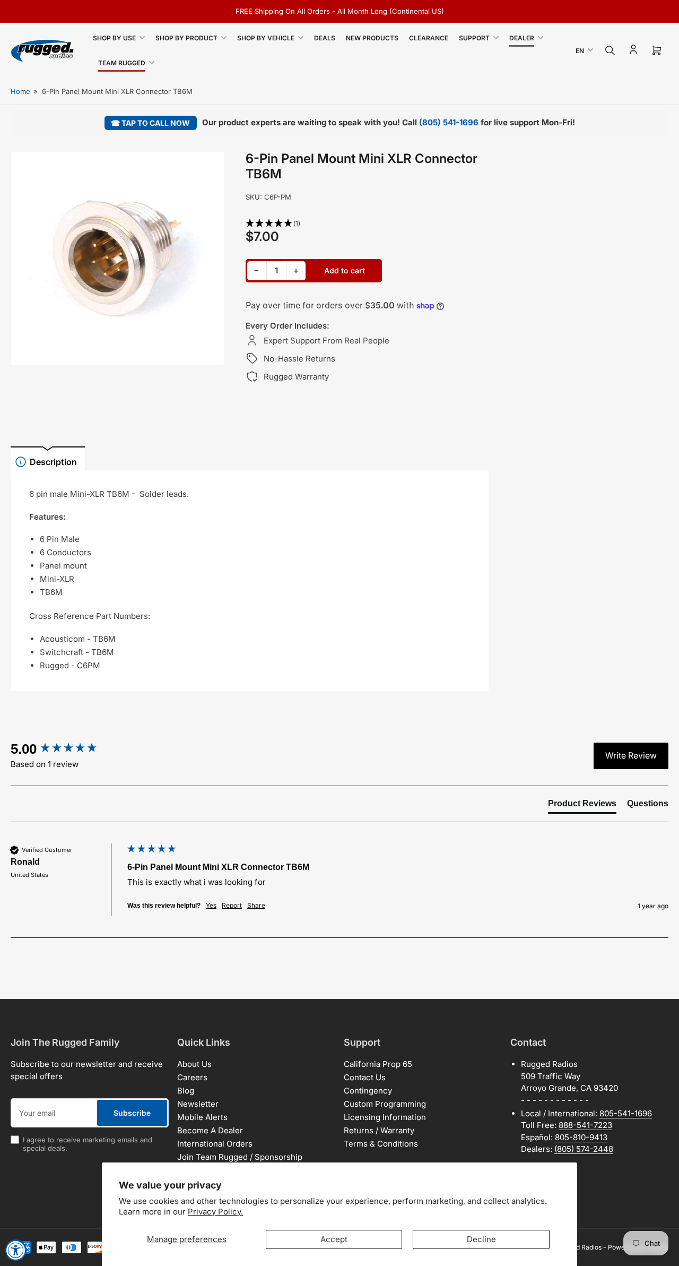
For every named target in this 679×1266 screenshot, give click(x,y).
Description (53, 462)
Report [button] (232, 905)
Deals (324, 38)
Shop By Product (186, 38)
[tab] (582, 806)
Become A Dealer (210, 1130)
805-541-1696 (625, 1113)
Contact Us (365, 1077)
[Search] (610, 50)
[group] (66, 749)
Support (474, 38)
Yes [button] (211, 905)
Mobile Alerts (202, 1117)
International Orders (215, 1144)
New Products (372, 38)
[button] (367, 223)
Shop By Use (114, 38)
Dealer (521, 38)
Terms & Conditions (381, 1144)
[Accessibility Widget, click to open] (16, 1250)
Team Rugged (121, 63)
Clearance (428, 38)
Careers (192, 1077)
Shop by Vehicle (265, 38)
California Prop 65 (378, 1064)
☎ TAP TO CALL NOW (150, 122)
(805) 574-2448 (583, 1149)
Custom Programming (385, 1104)
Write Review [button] (631, 755)
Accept (333, 1239)
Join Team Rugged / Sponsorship (239, 1157)
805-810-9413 (581, 1137)
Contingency (368, 1091)
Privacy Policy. (215, 1212)
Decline (481, 1239)
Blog (185, 1091)
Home (20, 91)
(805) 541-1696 (448, 122)
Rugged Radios (579, 1247)
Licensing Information (385, 1117)
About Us (194, 1064)
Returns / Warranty (379, 1130)
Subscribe (132, 1112)
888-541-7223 (585, 1125)
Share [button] (256, 905)
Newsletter (198, 1104)
